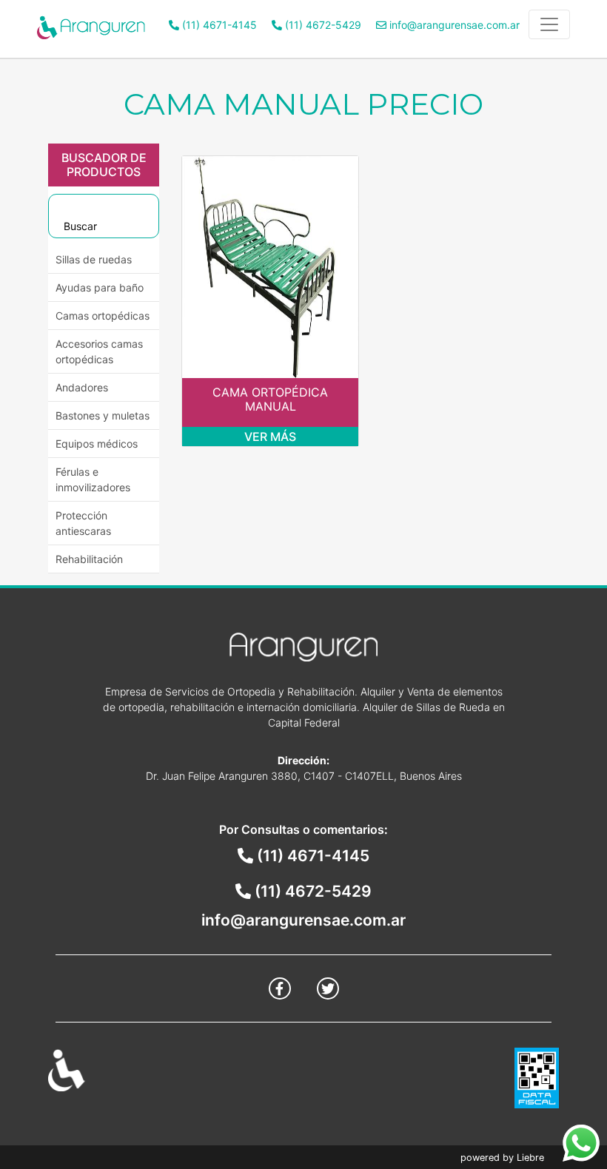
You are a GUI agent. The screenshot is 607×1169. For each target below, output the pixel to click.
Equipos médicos (97, 443)
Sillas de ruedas (94, 259)
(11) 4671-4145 (218, 24)
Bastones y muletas (103, 415)
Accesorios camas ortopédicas (99, 351)
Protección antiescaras (83, 523)
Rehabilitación (89, 559)
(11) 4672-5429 (321, 24)
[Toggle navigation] (549, 24)
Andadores (82, 387)
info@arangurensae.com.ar (453, 24)
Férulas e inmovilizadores (93, 479)
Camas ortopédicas (103, 315)
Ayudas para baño (100, 287)
